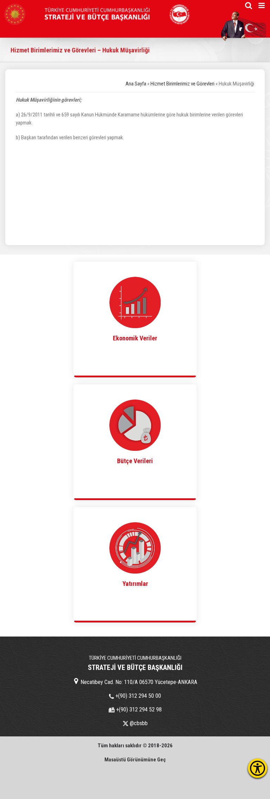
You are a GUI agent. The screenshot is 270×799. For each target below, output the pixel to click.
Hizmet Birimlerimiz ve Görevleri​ (182, 84)
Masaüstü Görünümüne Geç (135, 759)
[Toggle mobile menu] (262, 5)
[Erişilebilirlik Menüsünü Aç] (257, 768)
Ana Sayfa (136, 84)
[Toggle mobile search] (248, 5)
